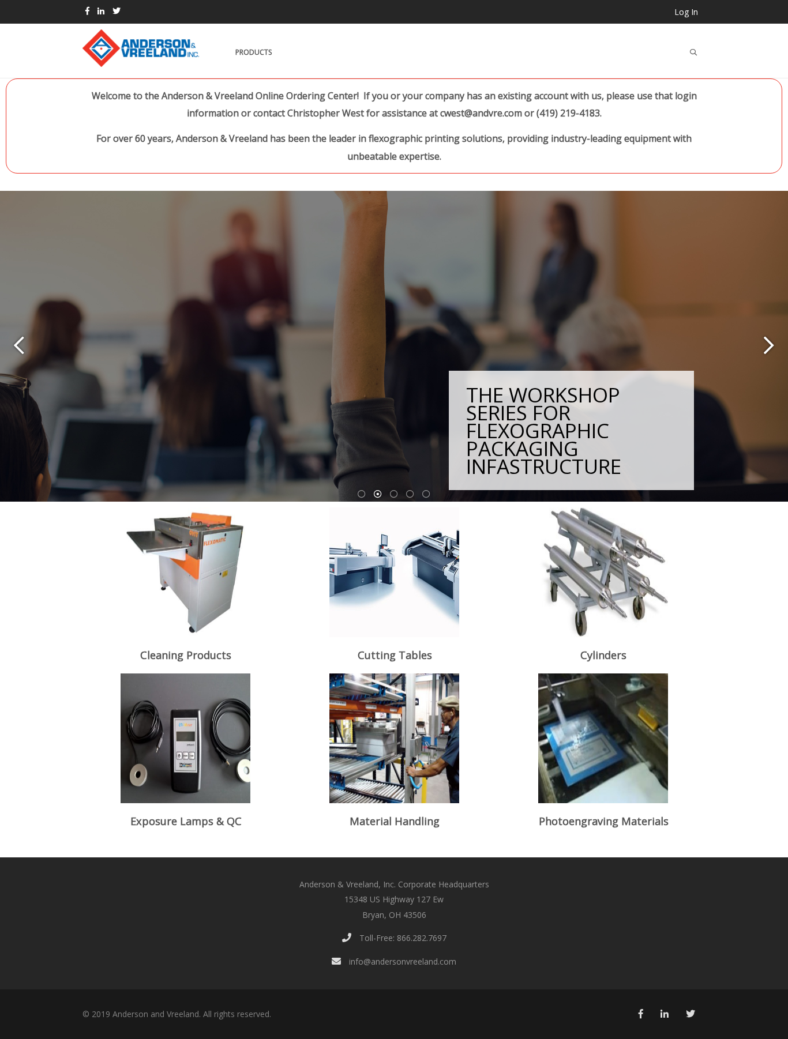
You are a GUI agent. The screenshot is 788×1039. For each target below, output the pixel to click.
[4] (410, 494)
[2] (378, 494)
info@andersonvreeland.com (401, 961)
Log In (686, 11)
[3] (394, 494)
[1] (362, 494)
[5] (426, 494)
